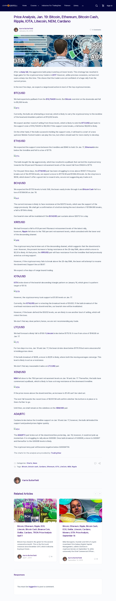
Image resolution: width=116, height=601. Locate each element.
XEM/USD (60, 408)
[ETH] (16, 156)
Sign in (109, 6)
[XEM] (16, 387)
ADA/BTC (21, 435)
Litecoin (49, 333)
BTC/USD (85, 123)
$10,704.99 (51, 99)
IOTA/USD (30, 303)
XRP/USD (44, 252)
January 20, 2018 (26, 31)
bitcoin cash (33, 467)
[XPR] (16, 240)
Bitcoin (68, 99)
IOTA (16, 283)
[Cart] (103, 5)
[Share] (99, 464)
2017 (54, 75)
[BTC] (16, 108)
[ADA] (16, 429)
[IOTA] (17, 291)
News (35, 463)
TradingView (56, 453)
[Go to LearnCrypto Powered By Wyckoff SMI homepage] (9, 5)
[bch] (16, 198)
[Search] (96, 5)
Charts (29, 463)
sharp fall (24, 72)
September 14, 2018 (75, 560)
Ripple (25, 231)
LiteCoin (63, 467)
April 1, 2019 (27, 558)
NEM (16, 378)
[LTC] (16, 342)
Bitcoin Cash (88, 189)
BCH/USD (53, 216)
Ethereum (89, 147)
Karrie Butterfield (26, 28)
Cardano (42, 467)
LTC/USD (51, 366)
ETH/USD (42, 171)
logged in (33, 587)
